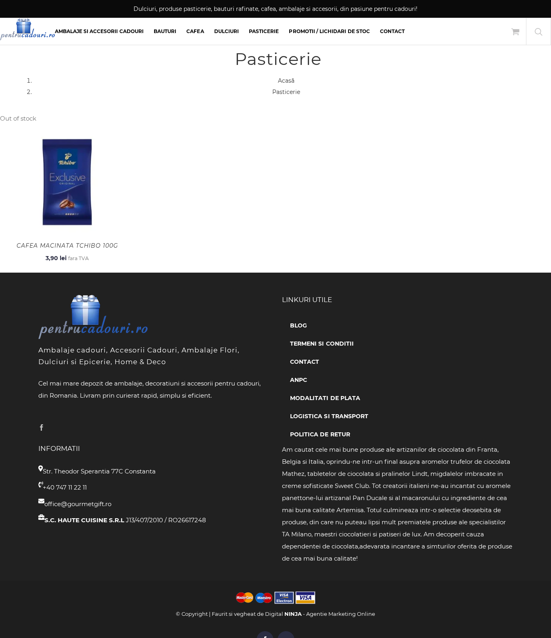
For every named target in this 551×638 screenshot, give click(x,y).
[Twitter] (54, 427)
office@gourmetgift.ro (77, 504)
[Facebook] (41, 427)
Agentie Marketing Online (340, 614)
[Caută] (538, 31)
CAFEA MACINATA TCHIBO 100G (67, 245)
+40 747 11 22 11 (65, 487)
